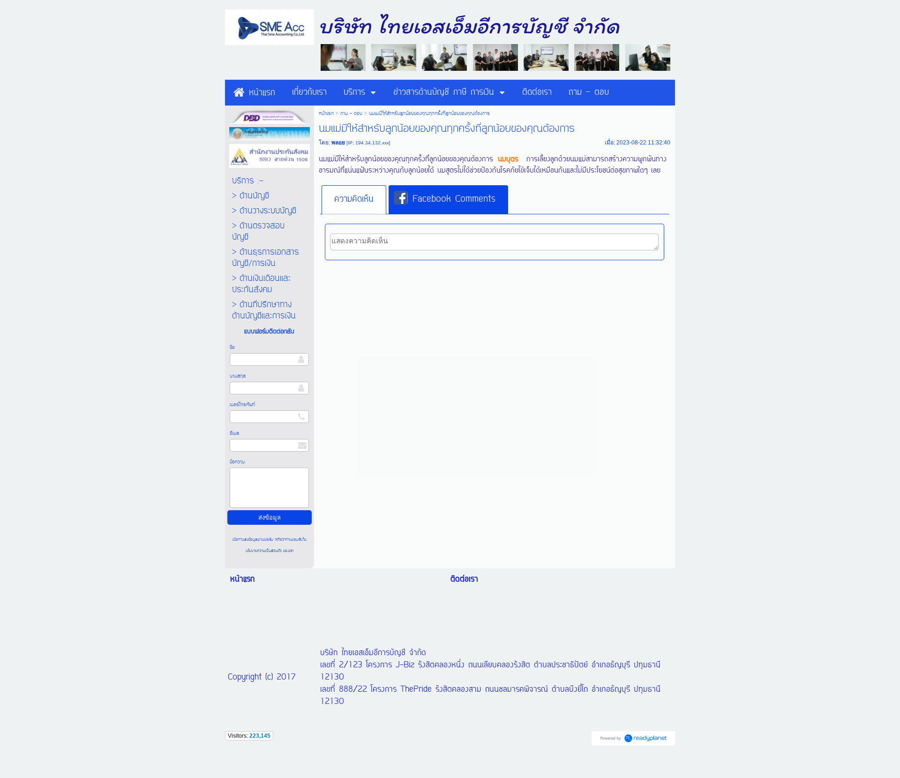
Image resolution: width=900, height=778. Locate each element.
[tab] (354, 199)
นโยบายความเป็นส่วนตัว (264, 550)
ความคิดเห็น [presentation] (354, 199)
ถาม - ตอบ (351, 113)
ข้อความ (237, 462)
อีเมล (234, 433)
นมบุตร (508, 159)
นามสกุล (238, 376)
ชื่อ (232, 347)
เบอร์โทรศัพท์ (242, 404)
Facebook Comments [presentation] (453, 199)
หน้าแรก (326, 113)
